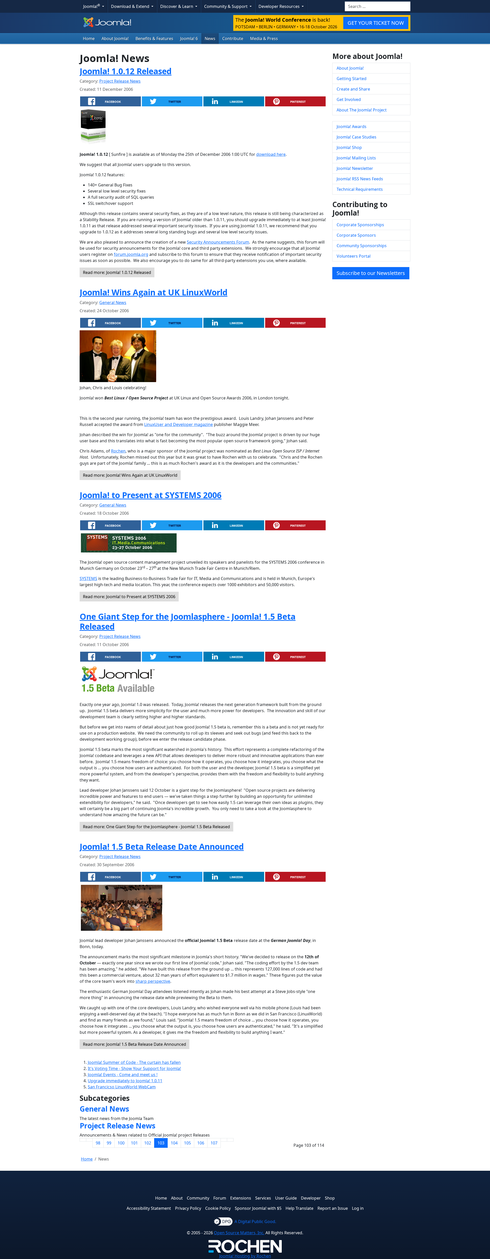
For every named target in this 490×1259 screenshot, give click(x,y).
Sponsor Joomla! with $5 (258, 1208)
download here (271, 154)
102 (147, 1143)
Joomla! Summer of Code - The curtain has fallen (134, 1062)
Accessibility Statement (149, 1208)
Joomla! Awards (351, 126)
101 (134, 1143)
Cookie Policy (218, 1208)
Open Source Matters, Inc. (239, 1233)
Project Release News (120, 81)
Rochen (118, 451)
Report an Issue (332, 1208)
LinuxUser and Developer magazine (178, 424)
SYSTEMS (88, 578)
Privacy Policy (188, 1208)
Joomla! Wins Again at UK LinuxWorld (153, 292)
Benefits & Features (154, 38)
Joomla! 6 (189, 38)
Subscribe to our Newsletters (371, 273)
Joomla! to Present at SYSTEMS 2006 (151, 494)
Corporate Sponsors (356, 235)
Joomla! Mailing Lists (356, 158)
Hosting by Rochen (245, 1256)
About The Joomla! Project (362, 110)
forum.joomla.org (131, 254)
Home (89, 38)
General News (112, 302)
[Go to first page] (83, 1140)
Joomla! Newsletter (355, 168)
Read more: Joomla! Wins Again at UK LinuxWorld (130, 475)
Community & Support (226, 6)
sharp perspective (153, 981)
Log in (358, 1208)
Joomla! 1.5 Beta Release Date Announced (162, 846)
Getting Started (351, 78)
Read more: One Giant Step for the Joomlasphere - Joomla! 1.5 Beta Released (156, 826)
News (210, 38)
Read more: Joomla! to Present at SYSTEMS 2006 (129, 596)
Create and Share (353, 89)
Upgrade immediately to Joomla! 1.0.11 (125, 1081)
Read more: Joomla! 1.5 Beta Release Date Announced (134, 1044)
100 (121, 1143)
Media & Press (264, 38)
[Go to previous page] (89, 1140)
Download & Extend (130, 6)
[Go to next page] (223, 1140)
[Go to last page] (230, 1140)
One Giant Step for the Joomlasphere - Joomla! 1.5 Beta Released (188, 621)
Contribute (232, 38)
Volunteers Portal (354, 256)
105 (187, 1143)
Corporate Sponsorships (360, 225)
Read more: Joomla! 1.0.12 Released (117, 272)
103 (160, 1143)
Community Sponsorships (362, 245)
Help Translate (299, 1208)
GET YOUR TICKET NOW (376, 22)
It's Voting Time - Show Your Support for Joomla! (134, 1068)
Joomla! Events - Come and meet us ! (122, 1074)
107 (214, 1143)
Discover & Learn (177, 6)
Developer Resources (280, 6)
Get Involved (349, 99)
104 (174, 1143)
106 (200, 1143)
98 (98, 1143)
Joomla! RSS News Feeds (360, 179)
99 (109, 1143)
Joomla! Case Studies (356, 137)
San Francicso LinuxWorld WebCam (122, 1087)
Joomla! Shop (349, 147)
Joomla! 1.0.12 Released (126, 71)
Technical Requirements (360, 189)
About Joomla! (115, 38)
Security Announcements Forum (218, 242)
